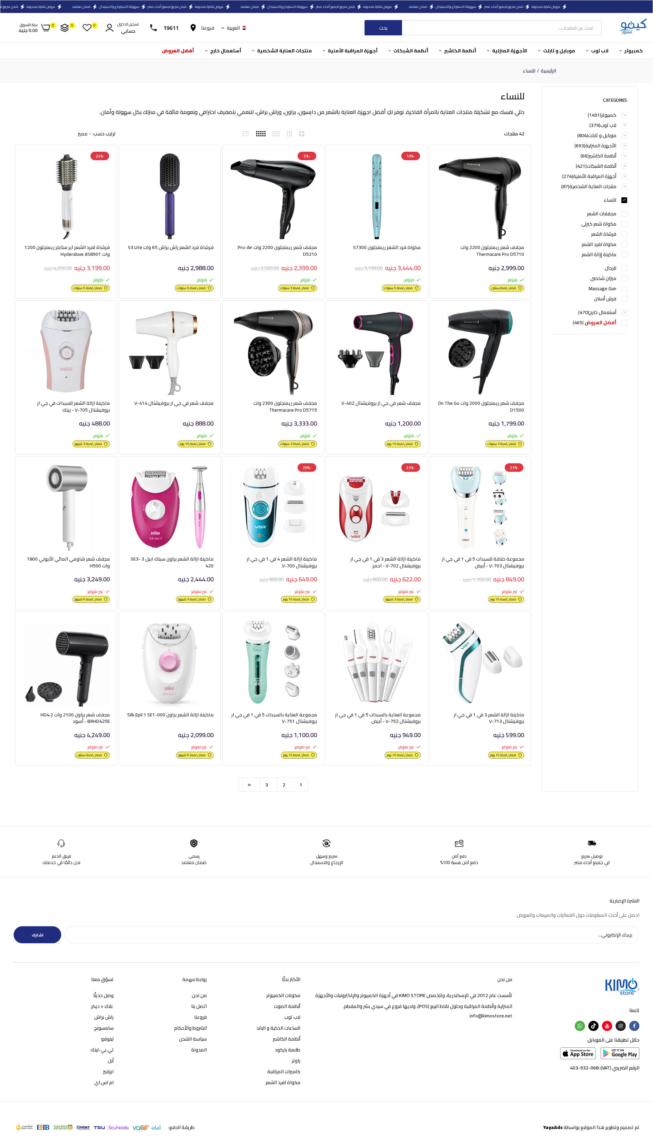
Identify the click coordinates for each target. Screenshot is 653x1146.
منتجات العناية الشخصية (284, 50)
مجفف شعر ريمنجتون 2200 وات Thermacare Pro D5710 (492, 251)
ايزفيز (108, 1071)
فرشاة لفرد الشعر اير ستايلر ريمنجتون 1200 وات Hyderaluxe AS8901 (67, 251)
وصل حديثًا (103, 995)
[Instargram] (621, 1026)
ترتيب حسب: (104, 133)
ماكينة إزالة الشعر (599, 254)
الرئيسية (548, 71)
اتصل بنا (199, 1006)
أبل (111, 1060)
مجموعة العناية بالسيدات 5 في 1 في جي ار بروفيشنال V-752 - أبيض (377, 718)
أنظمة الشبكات (410, 50)
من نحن (199, 995)
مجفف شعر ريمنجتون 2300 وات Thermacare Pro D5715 (285, 406)
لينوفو (107, 1038)
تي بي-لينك (102, 1049)
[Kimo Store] (633, 27)
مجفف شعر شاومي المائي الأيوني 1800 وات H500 (68, 562)
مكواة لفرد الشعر (599, 244)
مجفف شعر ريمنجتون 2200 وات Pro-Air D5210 (277, 251)
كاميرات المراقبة (283, 1071)
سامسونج (104, 1028)
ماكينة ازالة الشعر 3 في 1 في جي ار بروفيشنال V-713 (489, 718)
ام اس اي (104, 1082)
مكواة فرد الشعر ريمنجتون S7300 (387, 248)
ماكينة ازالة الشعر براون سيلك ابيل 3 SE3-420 (172, 562)
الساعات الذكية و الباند (278, 1028)
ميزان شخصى (603, 278)
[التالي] (249, 785)
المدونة (199, 1049)
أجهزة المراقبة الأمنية (352, 50)
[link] (449, 163)
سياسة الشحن (193, 1038)
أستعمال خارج (225, 50)
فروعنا (200, 1017)
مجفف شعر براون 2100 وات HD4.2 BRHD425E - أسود (75, 718)
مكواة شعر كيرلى (598, 223)
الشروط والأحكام (190, 1028)
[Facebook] (634, 1026)
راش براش (104, 1017)
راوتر (296, 1060)
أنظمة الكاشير (459, 50)
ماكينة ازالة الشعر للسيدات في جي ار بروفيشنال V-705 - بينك (73, 406)
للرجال (610, 268)
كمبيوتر (633, 50)
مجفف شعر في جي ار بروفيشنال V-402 (381, 404)
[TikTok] (593, 1026)
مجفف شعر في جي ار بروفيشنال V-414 (174, 404)
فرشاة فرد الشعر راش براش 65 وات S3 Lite (171, 248)
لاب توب (599, 50)
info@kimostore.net (491, 1015)
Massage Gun (602, 288)
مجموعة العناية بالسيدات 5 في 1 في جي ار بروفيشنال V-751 (274, 718)
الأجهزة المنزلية (509, 50)
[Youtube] (607, 1026)
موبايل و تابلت (558, 50)
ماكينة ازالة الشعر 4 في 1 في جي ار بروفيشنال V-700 (282, 562)
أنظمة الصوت (287, 1006)
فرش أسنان (605, 298)
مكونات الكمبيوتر (283, 995)
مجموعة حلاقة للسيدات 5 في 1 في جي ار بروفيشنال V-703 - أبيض (483, 562)
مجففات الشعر (601, 213)
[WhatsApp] (580, 1026)
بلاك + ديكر (102, 1006)
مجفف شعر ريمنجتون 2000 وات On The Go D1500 (481, 406)
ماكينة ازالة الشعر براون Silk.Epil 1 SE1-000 (170, 715)
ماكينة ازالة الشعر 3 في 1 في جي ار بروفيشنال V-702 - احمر (385, 562)
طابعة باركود (287, 1049)
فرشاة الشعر (603, 234)
